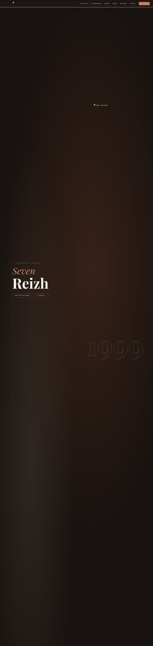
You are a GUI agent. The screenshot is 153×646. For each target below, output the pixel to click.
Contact (133, 3)
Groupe (107, 3)
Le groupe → (41, 295)
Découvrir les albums (22, 295)
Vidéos (115, 3)
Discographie (96, 3)
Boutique (123, 3)
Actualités (84, 3)
